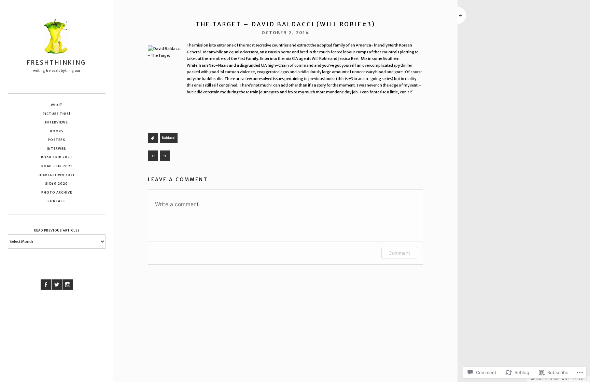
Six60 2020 (56, 183)
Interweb (56, 148)
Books (57, 131)
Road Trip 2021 (56, 166)
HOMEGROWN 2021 (56, 175)
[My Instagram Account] (67, 284)
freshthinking (56, 62)
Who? (56, 105)
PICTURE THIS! (56, 114)
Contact (56, 201)
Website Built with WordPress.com (558, 379)
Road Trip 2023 (56, 157)
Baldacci (168, 138)
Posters (56, 140)
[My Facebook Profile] (46, 284)
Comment (399, 253)
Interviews (56, 122)
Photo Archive (56, 192)
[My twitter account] (57, 284)
